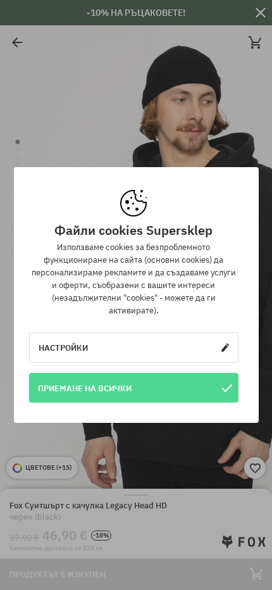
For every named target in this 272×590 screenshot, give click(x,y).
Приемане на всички (85, 388)
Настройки (63, 347)
